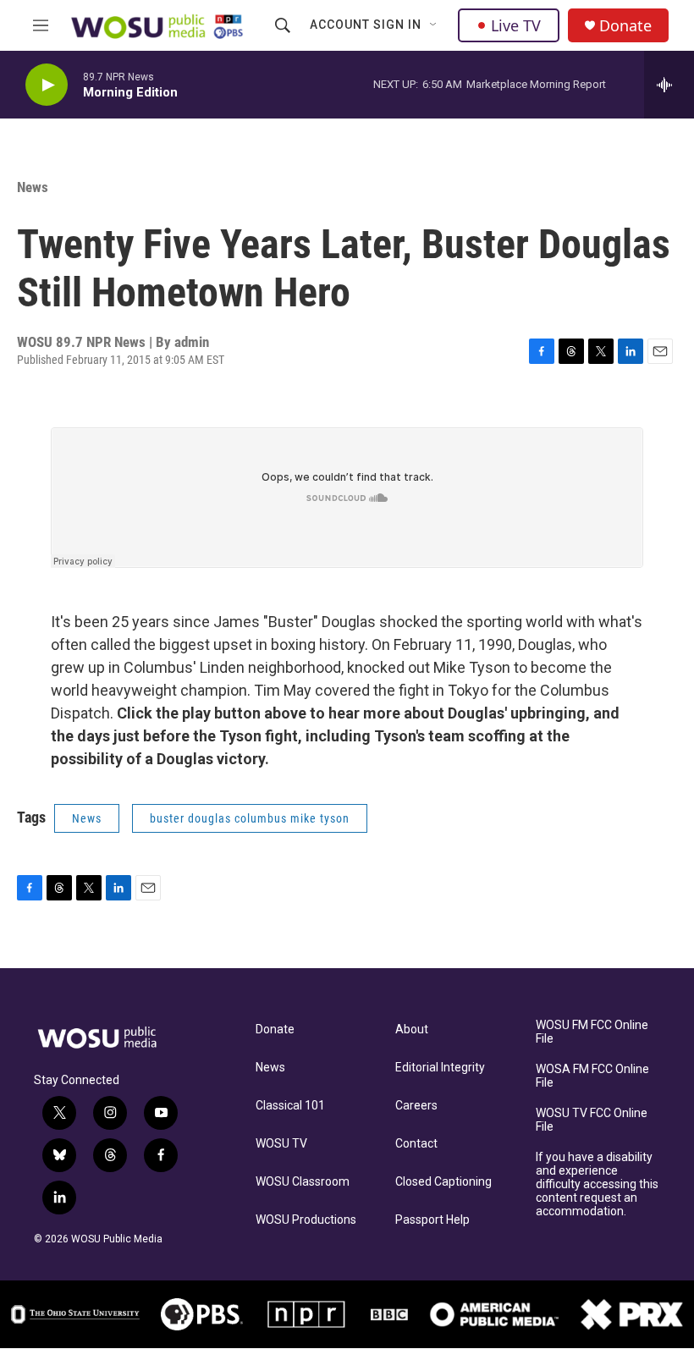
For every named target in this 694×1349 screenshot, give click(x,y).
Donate (625, 26)
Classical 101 (290, 1105)
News (32, 187)
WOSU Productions (306, 1220)
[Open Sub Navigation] (434, 25)
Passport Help (432, 1220)
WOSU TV (281, 1143)
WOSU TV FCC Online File (591, 1120)
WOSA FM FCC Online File (592, 1076)
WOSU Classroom (303, 1182)
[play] (46, 85)
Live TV (516, 25)
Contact (416, 1143)
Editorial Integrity (440, 1067)
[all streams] (669, 84)
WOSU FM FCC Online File (592, 1032)
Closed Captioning (443, 1182)
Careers (416, 1105)
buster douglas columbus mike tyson (250, 818)
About (411, 1029)
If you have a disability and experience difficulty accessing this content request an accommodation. (597, 1184)
